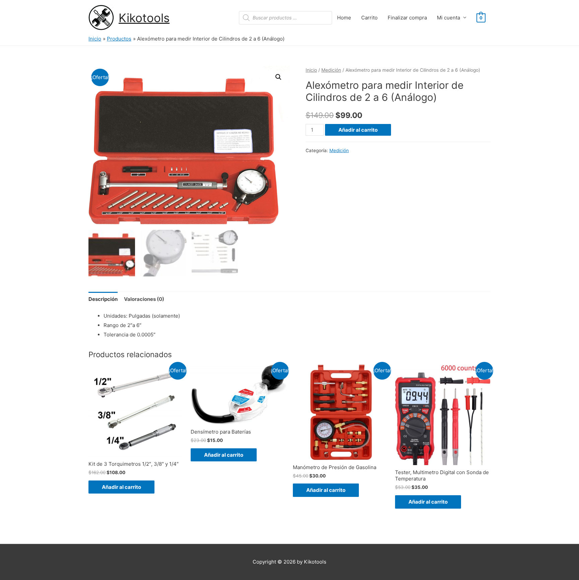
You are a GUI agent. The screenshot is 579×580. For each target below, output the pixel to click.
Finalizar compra (407, 17)
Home (344, 17)
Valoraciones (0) (144, 299)
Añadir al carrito (358, 130)
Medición (331, 70)
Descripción (103, 299)
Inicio (311, 70)
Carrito (369, 17)
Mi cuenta (448, 17)
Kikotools (144, 18)
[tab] (103, 299)
